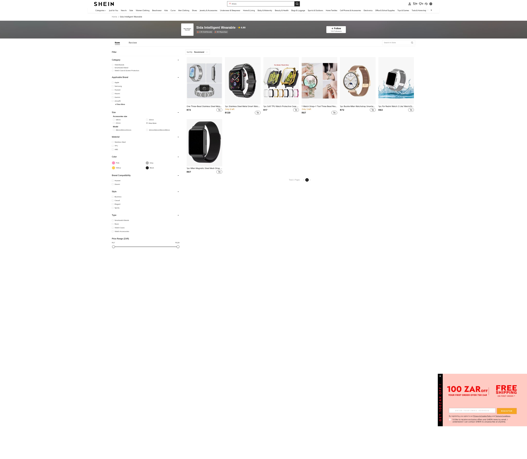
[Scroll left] (428, 10)
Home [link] (114, 17)
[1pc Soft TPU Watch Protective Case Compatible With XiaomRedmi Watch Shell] (281, 80)
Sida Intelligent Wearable (216, 27)
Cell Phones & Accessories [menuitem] (350, 10)
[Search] (297, 3)
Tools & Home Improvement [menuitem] (423, 10)
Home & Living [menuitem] (249, 10)
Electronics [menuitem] (368, 10)
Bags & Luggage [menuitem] (298, 10)
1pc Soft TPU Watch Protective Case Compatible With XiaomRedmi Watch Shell (281, 106)
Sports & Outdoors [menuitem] (315, 10)
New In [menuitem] (124, 10)
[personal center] (409, 3)
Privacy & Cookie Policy (482, 416)
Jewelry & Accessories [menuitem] (208, 10)
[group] (145, 65)
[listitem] (205, 32)
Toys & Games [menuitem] (403, 10)
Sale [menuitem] (131, 10)
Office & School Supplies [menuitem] (385, 10)
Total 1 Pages (294, 180)
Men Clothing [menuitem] (183, 10)
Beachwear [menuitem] (157, 10)
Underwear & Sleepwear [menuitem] (230, 10)
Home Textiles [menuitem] (331, 10)
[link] (415, 3)
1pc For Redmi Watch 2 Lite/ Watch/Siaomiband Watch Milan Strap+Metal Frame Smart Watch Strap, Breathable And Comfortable (396, 106)
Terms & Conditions (502, 416)
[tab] (117, 42)
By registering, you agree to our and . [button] (480, 416)
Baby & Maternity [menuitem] (265, 10)
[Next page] (310, 180)
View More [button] (121, 104)
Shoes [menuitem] (194, 10)
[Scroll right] (431, 10)
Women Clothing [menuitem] (142, 10)
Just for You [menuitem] (113, 10)
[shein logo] (104, 4)
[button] (426, 3)
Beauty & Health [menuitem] (282, 10)
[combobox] (198, 52)
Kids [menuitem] (166, 10)
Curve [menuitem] (173, 10)
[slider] (113, 246)
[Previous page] (303, 180)
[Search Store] (412, 42)
